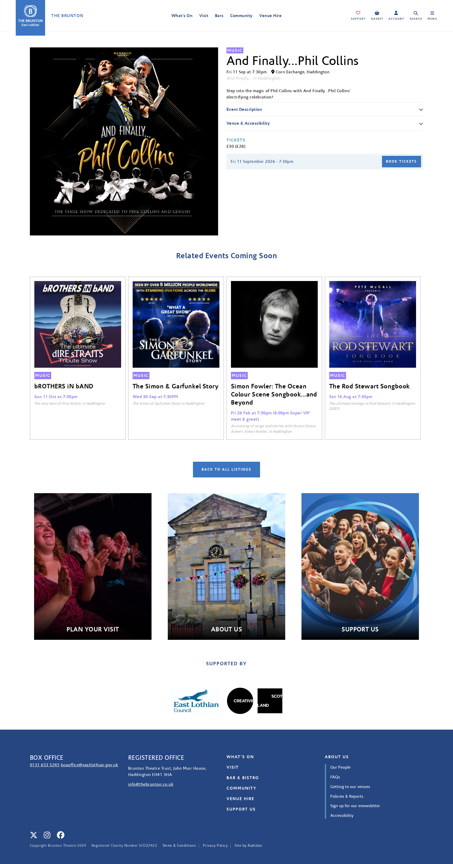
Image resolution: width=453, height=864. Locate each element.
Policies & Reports (346, 796)
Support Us (241, 809)
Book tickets (401, 161)
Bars (219, 15)
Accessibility (341, 815)
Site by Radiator (248, 846)
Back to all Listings (226, 469)
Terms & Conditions (179, 846)
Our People (340, 767)
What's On (181, 15)
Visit (203, 15)
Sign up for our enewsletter (355, 806)
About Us (337, 756)
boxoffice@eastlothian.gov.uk (89, 765)
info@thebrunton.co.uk (150, 784)
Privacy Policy (215, 846)
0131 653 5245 (45, 765)
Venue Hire (270, 15)
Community (241, 15)
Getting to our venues (350, 786)
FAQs (335, 777)
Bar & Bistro (242, 777)
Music (234, 50)
